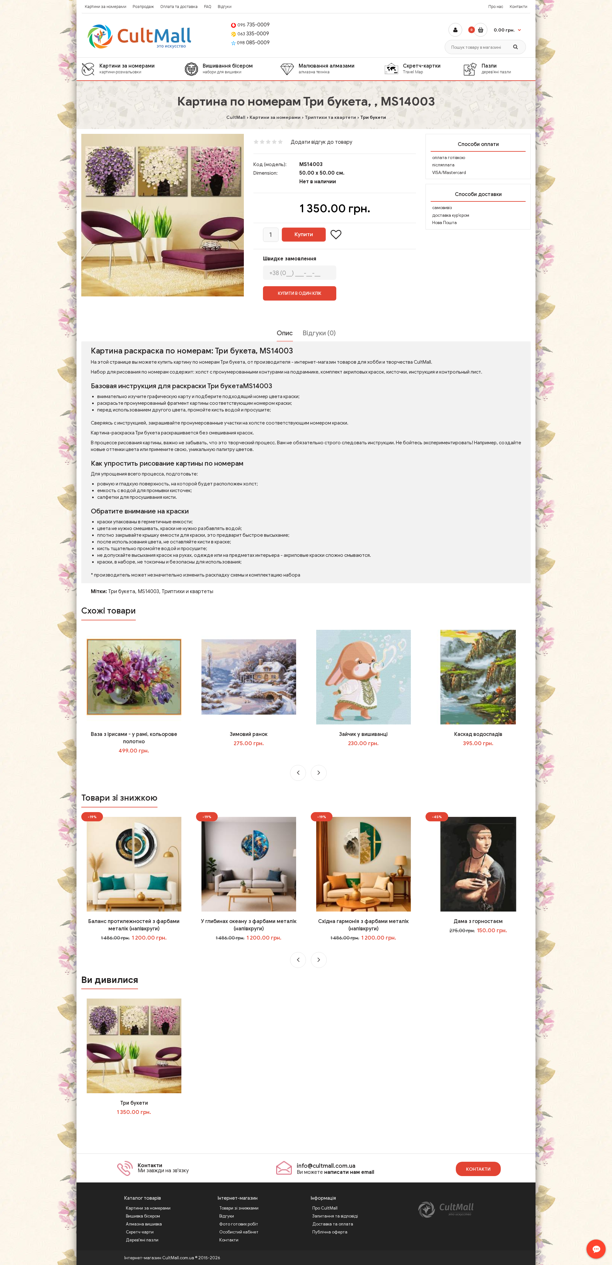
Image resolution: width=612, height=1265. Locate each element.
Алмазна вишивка (144, 1224)
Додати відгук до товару (321, 142)
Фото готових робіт (238, 1224)
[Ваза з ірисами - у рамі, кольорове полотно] (134, 677)
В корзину (138, 1125)
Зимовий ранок (248, 734)
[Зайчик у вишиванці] (363, 677)
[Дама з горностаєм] (478, 864)
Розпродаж (143, 6)
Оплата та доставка (179, 6)
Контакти (518, 6)
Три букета (121, 591)
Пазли (496, 68)
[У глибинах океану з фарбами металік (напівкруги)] (248, 864)
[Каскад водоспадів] (478, 677)
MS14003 (148, 591)
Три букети (134, 1103)
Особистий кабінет (239, 1232)
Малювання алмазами (326, 68)
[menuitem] (133, 69)
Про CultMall (325, 1208)
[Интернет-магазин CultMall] (140, 36)
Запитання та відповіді (335, 1216)
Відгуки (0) (319, 333)
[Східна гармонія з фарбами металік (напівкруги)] (363, 864)
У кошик (138, 764)
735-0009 (253, 25)
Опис (285, 333)
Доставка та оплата (332, 1224)
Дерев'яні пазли (142, 1240)
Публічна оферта (329, 1232)
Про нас (495, 6)
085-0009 (253, 43)
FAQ (207, 6)
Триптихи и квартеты (187, 591)
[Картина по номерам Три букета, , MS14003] (162, 215)
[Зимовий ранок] (248, 677)
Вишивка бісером (143, 1216)
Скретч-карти (140, 1232)
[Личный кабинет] (455, 30)
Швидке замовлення (289, 259)
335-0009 (253, 34)
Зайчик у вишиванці (363, 734)
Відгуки (224, 6)
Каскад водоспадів (478, 734)
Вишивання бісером (228, 68)
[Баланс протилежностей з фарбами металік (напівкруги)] (134, 864)
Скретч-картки (422, 68)
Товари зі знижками (239, 1208)
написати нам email (349, 1172)
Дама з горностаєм (478, 921)
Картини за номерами (105, 6)
